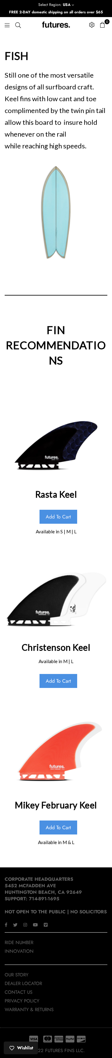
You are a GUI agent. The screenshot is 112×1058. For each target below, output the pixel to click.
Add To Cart (58, 516)
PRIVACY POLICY (22, 1000)
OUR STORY (16, 974)
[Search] (18, 24)
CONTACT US (18, 992)
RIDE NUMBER (19, 942)
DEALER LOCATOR (23, 983)
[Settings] (91, 24)
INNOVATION (19, 951)
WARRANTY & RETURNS (29, 1009)
